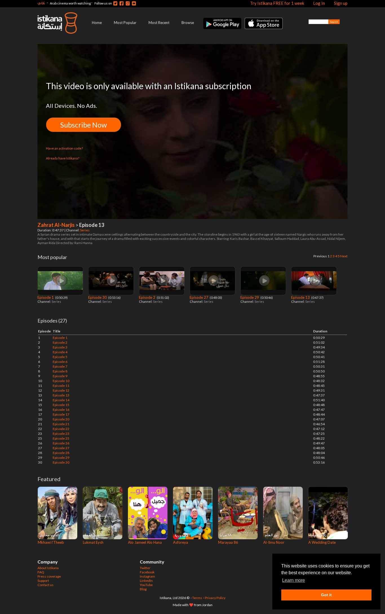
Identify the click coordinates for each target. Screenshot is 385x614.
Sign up (341, 3)
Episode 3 (60, 347)
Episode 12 (61, 390)
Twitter (145, 568)
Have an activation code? (64, 148)
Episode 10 (61, 381)
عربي (41, 2)
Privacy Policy (215, 598)
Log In (319, 3)
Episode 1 (46, 297)
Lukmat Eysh (93, 542)
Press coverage (49, 576)
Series (85, 230)
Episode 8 (60, 371)
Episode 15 (61, 405)
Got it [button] (326, 595)
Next (344, 256)
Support (43, 580)
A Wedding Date (322, 542)
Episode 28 (61, 453)
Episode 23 (61, 433)
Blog (143, 589)
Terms (197, 598)
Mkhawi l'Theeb (51, 542)
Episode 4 (60, 352)
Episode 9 (60, 376)
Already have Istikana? (62, 158)
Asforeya (180, 542)
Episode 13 (301, 297)
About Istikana (48, 568)
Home (97, 22)
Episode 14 (61, 400)
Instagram (147, 576)
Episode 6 (60, 361)
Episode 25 (61, 438)
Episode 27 (199, 297)
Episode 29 (250, 297)
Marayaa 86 (228, 542)
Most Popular (125, 22)
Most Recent (159, 22)
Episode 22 (61, 429)
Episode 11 (61, 385)
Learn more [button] (293, 580)
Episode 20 (61, 419)
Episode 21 (61, 424)
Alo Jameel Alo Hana (145, 542)
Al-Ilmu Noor (273, 542)
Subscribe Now (83, 124)
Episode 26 (61, 443)
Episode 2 (147, 297)
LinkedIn (146, 580)
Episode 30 (98, 297)
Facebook (147, 572)
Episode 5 (60, 357)
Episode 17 (61, 414)
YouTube (146, 585)
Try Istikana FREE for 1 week (277, 3)
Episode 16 (61, 409)
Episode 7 (60, 366)
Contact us (45, 585)
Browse (188, 22)
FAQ (40, 572)
